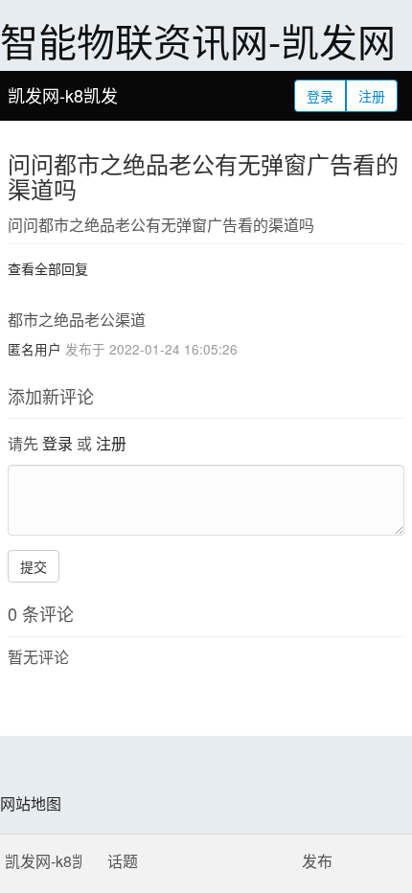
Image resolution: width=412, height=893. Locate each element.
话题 (122, 861)
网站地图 (30, 803)
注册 (371, 95)
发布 (317, 861)
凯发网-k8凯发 (63, 94)
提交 (33, 566)
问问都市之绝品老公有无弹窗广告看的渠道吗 (203, 176)
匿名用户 (34, 348)
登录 (320, 95)
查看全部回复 (48, 268)
